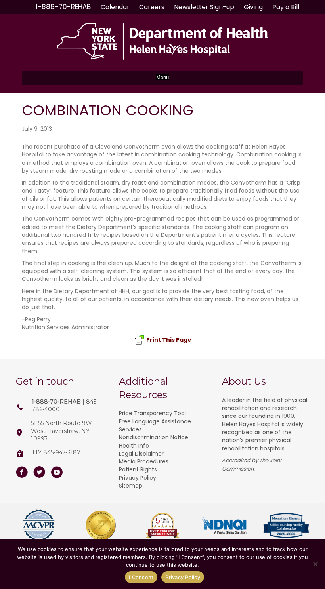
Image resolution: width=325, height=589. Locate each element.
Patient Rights (138, 469)
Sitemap (130, 486)
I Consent (141, 577)
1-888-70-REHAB (63, 6)
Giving (253, 6)
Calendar (115, 6)
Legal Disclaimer (141, 453)
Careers (151, 6)
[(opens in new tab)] (39, 525)
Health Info (134, 446)
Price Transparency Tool (152, 413)
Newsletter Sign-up (204, 6)
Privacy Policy (137, 478)
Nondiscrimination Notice (153, 437)
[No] (315, 564)
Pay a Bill (285, 6)
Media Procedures (143, 461)
